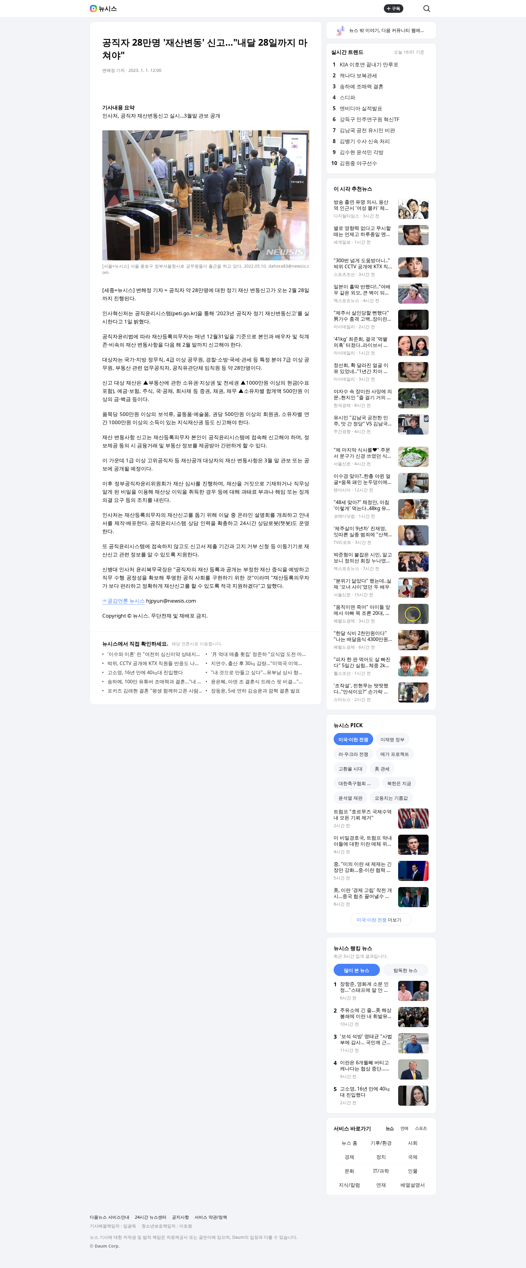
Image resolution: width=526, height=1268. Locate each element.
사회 (413, 1142)
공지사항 (180, 1217)
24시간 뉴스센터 (151, 1217)
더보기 (379, 920)
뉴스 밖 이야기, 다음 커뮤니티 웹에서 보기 (392, 30)
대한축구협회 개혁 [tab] (357, 783)
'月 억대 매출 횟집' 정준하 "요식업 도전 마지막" (258, 654)
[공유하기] (413, 8)
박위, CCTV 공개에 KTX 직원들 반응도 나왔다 (155, 663)
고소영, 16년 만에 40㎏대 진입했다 (145, 672)
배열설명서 (413, 1185)
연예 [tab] (404, 1128)
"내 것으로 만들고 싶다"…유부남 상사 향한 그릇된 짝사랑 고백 (258, 672)
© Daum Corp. (105, 1246)
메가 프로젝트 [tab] (394, 754)
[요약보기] (254, 87)
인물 (413, 1171)
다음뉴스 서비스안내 (109, 1217)
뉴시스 (108, 8)
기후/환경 (381, 1142)
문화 (349, 1171)
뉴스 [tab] (390, 1128)
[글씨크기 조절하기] (291, 87)
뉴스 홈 (349, 1142)
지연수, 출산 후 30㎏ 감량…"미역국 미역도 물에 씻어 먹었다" (258, 663)
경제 (349, 1157)
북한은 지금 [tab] (399, 783)
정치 (381, 1157)
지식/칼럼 (349, 1185)
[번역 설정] (279, 87)
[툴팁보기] (428, 52)
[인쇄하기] (303, 87)
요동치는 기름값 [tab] (391, 798)
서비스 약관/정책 (211, 1217)
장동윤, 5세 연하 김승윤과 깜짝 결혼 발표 (255, 690)
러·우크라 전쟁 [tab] (353, 754)
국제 (413, 1157)
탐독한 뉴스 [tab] (406, 970)
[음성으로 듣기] (267, 87)
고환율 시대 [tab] (350, 769)
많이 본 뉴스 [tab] (356, 970)
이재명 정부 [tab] (392, 739)
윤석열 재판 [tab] (350, 798)
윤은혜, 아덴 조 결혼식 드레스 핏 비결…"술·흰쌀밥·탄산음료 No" (258, 681)
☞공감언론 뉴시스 (123, 600)
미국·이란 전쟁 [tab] (353, 739)
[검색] (428, 8)
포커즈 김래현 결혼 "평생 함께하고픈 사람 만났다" (155, 690)
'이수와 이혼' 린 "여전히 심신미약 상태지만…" (155, 654)
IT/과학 (381, 1171)
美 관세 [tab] (382, 769)
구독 (396, 8)
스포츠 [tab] (421, 1128)
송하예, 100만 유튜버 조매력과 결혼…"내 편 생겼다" (155, 681)
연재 (381, 1185)
